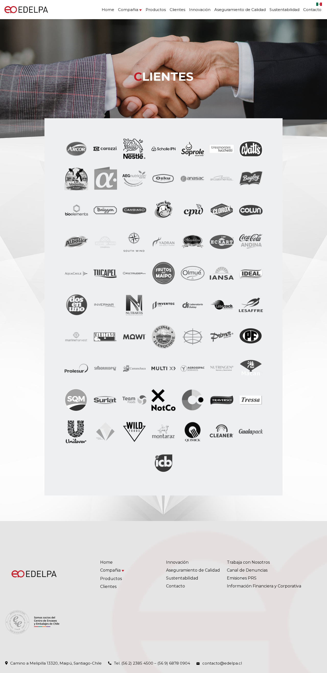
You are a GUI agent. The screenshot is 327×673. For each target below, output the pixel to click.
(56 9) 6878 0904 (173, 663)
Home (108, 9)
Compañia (128, 9)
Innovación (200, 9)
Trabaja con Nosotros (248, 562)
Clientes (177, 9)
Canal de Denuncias (247, 570)
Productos (156, 9)
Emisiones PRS (241, 578)
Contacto (312, 9)
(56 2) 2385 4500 (137, 663)
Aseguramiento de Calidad (240, 9)
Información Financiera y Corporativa (264, 586)
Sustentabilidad (284, 9)
